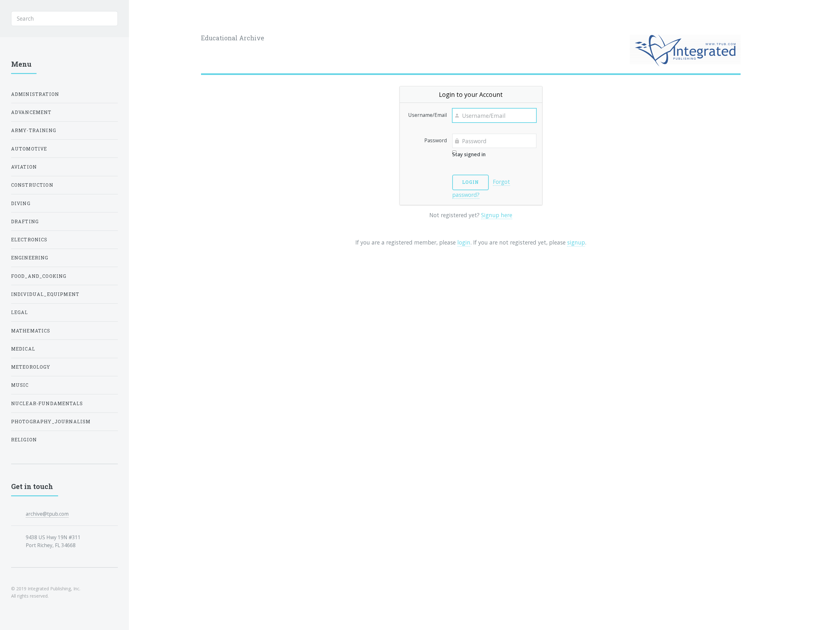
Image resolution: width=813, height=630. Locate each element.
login (463, 242)
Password (435, 140)
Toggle (144, 18)
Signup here (496, 215)
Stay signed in (469, 154)
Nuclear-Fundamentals (47, 403)
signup (576, 242)
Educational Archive (232, 38)
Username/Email (427, 114)
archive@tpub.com (47, 513)
